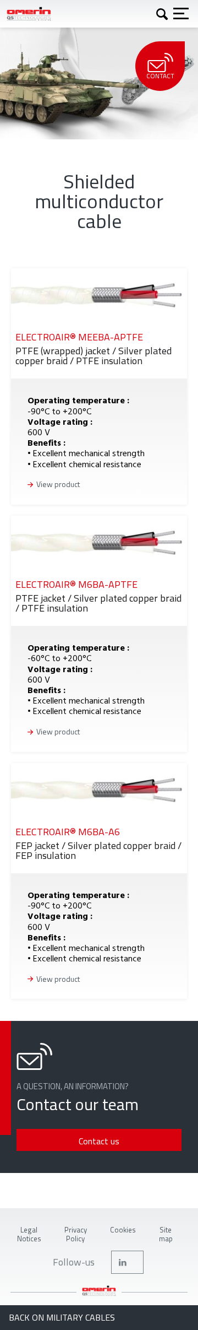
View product (58, 484)
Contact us (99, 1141)
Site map (166, 1234)
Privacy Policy (75, 1234)
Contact (160, 76)
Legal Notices (29, 1234)
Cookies (123, 1229)
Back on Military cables (62, 1317)
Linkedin (127, 1262)
